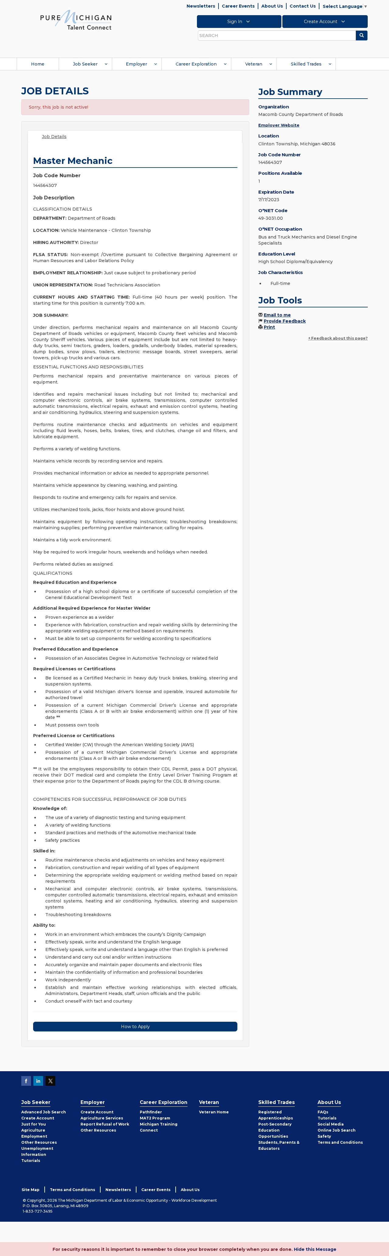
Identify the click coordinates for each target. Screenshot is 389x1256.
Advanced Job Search (43, 1112)
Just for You (33, 1124)
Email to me (277, 315)
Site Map (31, 1189)
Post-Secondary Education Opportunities (274, 1130)
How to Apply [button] (135, 1026)
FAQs (323, 1112)
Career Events (238, 6)
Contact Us (303, 6)
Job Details (54, 136)
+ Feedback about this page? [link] (338, 338)
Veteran (253, 64)
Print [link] (269, 327)
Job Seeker (85, 64)
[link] (76, 19)
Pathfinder (151, 1112)
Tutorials (30, 1160)
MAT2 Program (155, 1118)
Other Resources (39, 1142)
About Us (272, 6)
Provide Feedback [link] (285, 321)
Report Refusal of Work (105, 1124)
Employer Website (278, 125)
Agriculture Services (102, 1118)
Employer (136, 64)
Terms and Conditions (340, 1142)
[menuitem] (38, 64)
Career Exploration (196, 64)
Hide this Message (315, 1249)
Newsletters (201, 6)
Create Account (321, 21)
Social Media (331, 1124)
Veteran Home (214, 1112)
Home (37, 64)
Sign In (235, 21)
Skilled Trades (306, 64)
